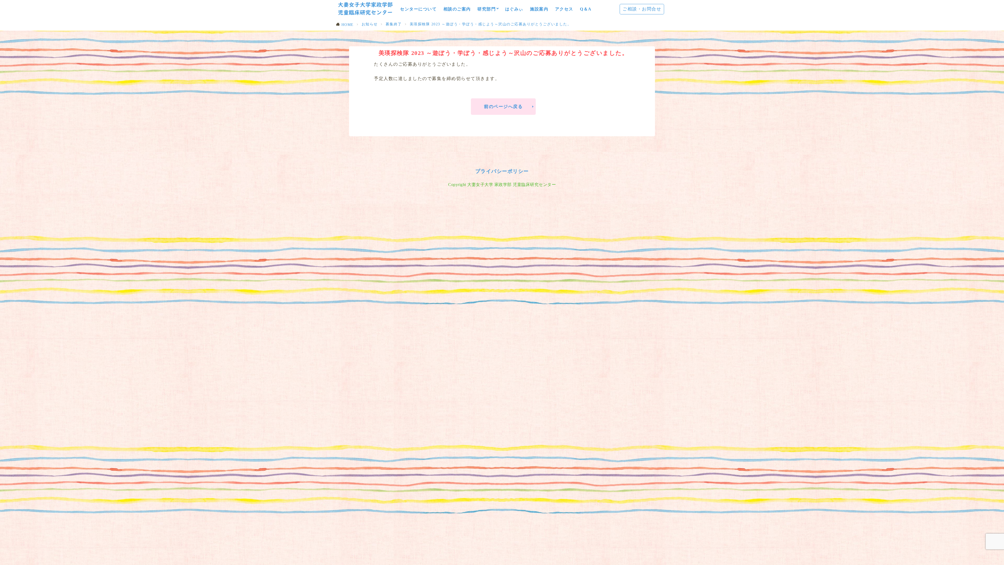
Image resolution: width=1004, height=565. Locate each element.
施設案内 (539, 9)
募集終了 (394, 24)
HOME (347, 24)
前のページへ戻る (503, 106)
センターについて (418, 9)
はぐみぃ (514, 9)
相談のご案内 (457, 9)
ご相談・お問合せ (642, 9)
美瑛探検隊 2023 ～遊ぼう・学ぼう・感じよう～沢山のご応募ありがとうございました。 (491, 24)
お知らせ (370, 24)
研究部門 (486, 9)
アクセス (564, 9)
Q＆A (586, 9)
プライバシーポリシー (502, 171)
